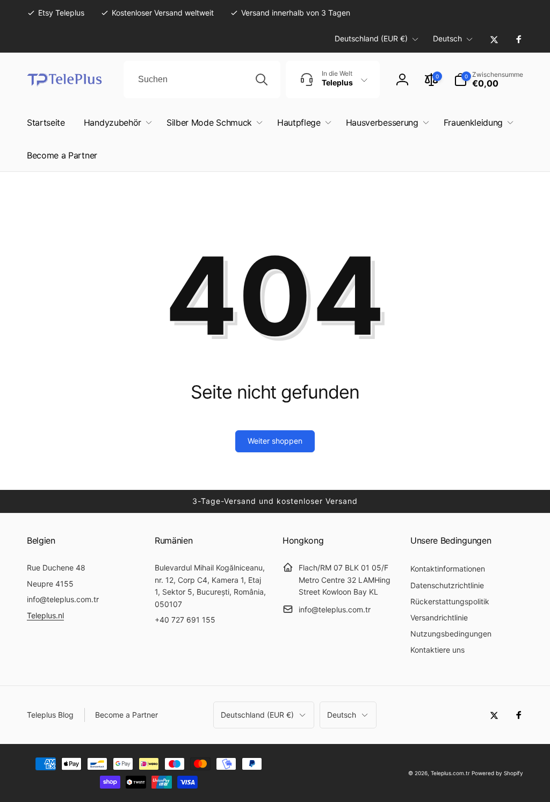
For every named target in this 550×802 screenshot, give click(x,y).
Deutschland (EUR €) (371, 38)
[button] (488, 79)
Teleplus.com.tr (450, 773)
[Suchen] (261, 79)
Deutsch (447, 38)
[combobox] (202, 79)
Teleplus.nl (45, 615)
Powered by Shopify (497, 773)
